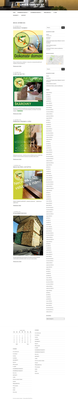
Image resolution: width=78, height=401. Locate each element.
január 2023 (48, 179)
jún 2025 (48, 122)
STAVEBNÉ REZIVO (20, 213)
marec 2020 (48, 252)
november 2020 (49, 235)
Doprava (14, 362)
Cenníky (14, 355)
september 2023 (49, 162)
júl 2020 (47, 243)
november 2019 (49, 260)
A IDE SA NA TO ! (19, 74)
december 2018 (49, 281)
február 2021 (48, 228)
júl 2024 (47, 141)
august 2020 (48, 241)
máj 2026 (48, 98)
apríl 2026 (48, 101)
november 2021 (49, 209)
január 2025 (48, 130)
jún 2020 (48, 245)
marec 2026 (48, 103)
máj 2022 (48, 196)
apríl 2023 (48, 173)
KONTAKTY (23, 15)
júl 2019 (47, 269)
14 (22, 337)
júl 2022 (47, 192)
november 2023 (49, 158)
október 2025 (48, 113)
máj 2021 (48, 222)
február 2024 (48, 152)
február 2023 (48, 177)
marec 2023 (48, 175)
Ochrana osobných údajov (17, 379)
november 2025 (49, 111)
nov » (28, 343)
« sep (17, 343)
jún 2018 (47, 294)
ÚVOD (14, 12)
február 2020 (48, 254)
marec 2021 (48, 226)
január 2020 (48, 256)
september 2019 (49, 264)
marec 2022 (48, 201)
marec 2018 (48, 301)
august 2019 (48, 267)
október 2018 (48, 286)
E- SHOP (55, 12)
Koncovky (15, 372)
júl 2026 (47, 94)
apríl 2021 (48, 224)
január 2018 (48, 305)
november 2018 (49, 284)
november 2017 (49, 309)
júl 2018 (47, 292)
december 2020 (49, 233)
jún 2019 (47, 271)
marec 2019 (48, 277)
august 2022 (48, 190)
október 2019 (48, 262)
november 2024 (49, 135)
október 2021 (48, 211)
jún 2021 (47, 220)
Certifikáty (15, 358)
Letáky (14, 377)
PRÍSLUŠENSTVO (47, 12)
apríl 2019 (48, 275)
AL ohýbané (15, 353)
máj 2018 (48, 296)
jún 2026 (48, 96)
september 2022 (49, 188)
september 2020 (49, 239)
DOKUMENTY (15, 15)
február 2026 (48, 105)
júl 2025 (47, 120)
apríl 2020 (48, 250)
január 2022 (48, 205)
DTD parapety (15, 364)
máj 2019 (48, 273)
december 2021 (49, 207)
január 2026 (48, 107)
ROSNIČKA (48, 37)
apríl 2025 (48, 126)
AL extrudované (16, 351)
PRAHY (47, 34)
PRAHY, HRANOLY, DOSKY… (51, 45)
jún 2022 (47, 194)
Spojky (14, 387)
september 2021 (49, 213)
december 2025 (49, 109)
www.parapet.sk (33, 4)
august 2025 (48, 118)
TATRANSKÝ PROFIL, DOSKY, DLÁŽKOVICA (54, 48)
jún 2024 (48, 143)
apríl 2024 (48, 147)
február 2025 (48, 128)
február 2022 (48, 203)
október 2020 (48, 237)
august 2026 (48, 92)
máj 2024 (48, 145)
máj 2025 (48, 124)
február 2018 (48, 303)
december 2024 (49, 133)
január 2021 (48, 230)
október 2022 (48, 186)
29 (24, 341)
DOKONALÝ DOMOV (20, 28)
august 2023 (48, 164)
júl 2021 (47, 218)
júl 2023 (47, 167)
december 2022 (49, 181)
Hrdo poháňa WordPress (27, 398)
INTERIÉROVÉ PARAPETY (23, 12)
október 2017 (48, 311)
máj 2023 (48, 171)
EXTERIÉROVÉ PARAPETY (36, 12)
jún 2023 (48, 169)
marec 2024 (48, 150)
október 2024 (48, 137)
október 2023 (48, 160)
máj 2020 (48, 247)
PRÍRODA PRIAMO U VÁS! (22, 121)
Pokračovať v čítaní (17, 66)
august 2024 (48, 139)
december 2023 (49, 156)
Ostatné (14, 381)
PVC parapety (15, 385)
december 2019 (49, 258)
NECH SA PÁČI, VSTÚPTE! (22, 167)
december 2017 (49, 307)
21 (22, 339)
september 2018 (49, 288)
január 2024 (48, 154)
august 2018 (48, 290)
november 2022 (49, 184)
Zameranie (15, 392)
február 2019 (48, 279)
